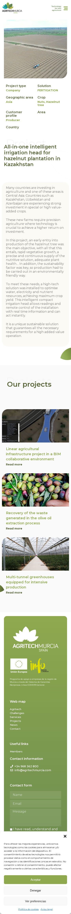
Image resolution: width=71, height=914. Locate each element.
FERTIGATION (47, 90)
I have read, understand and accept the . (34, 831)
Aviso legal (47, 909)
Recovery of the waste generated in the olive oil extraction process (28, 518)
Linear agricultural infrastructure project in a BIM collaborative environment (33, 454)
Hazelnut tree (48, 103)
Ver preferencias (35, 901)
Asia (9, 102)
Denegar (35, 890)
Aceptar (36, 879)
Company (13, 90)
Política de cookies (28, 909)
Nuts (41, 102)
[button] (65, 836)
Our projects (29, 384)
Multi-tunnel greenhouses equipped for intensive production (30, 582)
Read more (14, 464)
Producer (13, 120)
